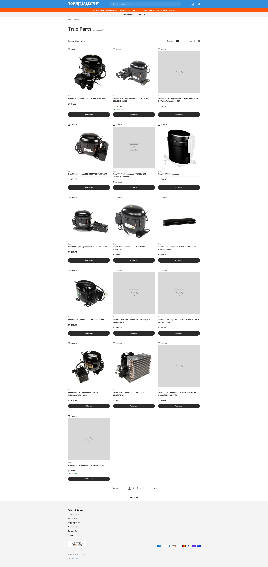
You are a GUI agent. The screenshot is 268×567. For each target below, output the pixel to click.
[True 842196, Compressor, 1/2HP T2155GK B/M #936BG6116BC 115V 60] (179, 366)
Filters (144, 10)
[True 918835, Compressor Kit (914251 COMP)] (89, 293)
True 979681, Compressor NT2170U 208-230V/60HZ (129, 248)
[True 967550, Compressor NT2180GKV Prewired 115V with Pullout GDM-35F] (179, 72)
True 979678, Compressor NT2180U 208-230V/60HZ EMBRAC (130, 175)
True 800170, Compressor (169, 174)
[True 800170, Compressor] (179, 147)
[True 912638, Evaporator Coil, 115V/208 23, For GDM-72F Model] (179, 220)
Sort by (71, 41)
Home (70, 19)
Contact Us (72, 531)
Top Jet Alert (161, 10)
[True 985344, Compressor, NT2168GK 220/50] (89, 439)
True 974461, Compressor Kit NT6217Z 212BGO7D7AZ (128, 394)
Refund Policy (73, 518)
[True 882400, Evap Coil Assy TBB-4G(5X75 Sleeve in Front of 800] (179, 293)
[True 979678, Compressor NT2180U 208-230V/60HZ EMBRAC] (134, 147)
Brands (172, 10)
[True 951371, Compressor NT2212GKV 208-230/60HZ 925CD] (134, 72)
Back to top (134, 497)
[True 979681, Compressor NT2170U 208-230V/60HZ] (134, 220)
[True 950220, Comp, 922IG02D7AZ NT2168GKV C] (89, 147)
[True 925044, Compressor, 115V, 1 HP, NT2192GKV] (89, 220)
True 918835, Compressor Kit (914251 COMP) (86, 320)
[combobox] (145, 4)
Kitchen (136, 10)
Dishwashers (125, 10)
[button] (198, 4)
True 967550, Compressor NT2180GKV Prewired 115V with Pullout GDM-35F (178, 99)
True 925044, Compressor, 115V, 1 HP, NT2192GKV (88, 247)
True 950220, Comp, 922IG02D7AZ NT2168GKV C (87, 174)
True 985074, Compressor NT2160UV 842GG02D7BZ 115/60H (83, 394)
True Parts (76, 19)
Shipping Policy (74, 523)
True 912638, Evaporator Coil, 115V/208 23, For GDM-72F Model (177, 248)
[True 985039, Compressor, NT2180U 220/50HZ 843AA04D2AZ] (134, 293)
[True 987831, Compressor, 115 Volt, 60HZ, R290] (89, 72)
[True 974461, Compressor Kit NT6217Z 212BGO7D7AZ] (134, 366)
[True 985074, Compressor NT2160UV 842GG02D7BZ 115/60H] (89, 366)
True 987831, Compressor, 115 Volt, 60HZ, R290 (87, 98)
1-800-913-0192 (73, 558)
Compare (171, 41)
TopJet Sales (76, 555)
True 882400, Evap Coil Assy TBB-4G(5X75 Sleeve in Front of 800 (178, 321)
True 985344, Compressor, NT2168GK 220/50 (86, 465)
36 (144, 488)
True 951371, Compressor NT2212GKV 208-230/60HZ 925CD (130, 99)
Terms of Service (74, 527)
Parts (151, 10)
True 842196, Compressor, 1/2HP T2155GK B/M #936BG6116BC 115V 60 (177, 394)
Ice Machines (111, 10)
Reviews (71, 535)
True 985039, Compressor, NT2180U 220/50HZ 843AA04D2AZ (132, 321)
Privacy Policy (73, 514)
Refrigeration (98, 10)
